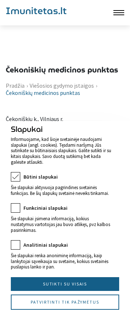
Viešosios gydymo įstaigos (62, 85)
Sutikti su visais (65, 284)
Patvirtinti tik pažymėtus (65, 302)
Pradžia (15, 85)
